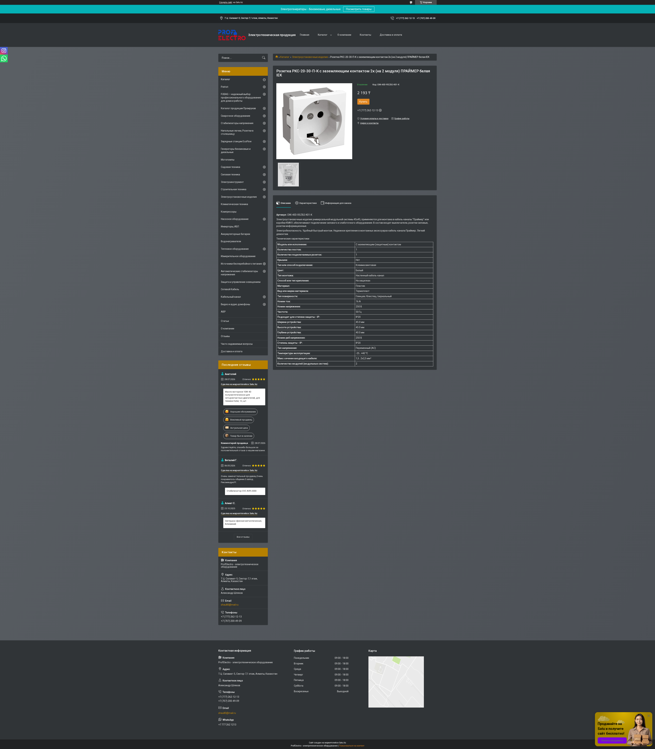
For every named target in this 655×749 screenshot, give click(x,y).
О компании (344, 34)
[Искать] (264, 58)
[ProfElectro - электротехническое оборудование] (232, 35)
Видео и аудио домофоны (235, 304)
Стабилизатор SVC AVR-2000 (241, 491)
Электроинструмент (232, 182)
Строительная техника (233, 189)
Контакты (365, 34)
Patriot (224, 86)
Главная (304, 34)
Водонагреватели (231, 241)
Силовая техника (230, 174)
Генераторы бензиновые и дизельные (236, 151)
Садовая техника (230, 167)
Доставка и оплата (391, 34)
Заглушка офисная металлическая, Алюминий (243, 522)
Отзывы (225, 336)
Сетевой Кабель (230, 289)
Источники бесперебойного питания (241, 263)
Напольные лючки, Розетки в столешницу (237, 132)
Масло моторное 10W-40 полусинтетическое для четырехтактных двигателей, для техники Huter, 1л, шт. (242, 396)
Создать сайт (225, 2)
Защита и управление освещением (240, 282)
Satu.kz (342, 742)
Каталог (322, 34)
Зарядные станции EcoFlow (236, 141)
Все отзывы (243, 537)
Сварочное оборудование (235, 115)
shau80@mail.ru (229, 604)
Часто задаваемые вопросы (237, 344)
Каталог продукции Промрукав (238, 108)
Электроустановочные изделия (310, 57)
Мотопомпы (227, 159)
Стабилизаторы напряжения (237, 123)
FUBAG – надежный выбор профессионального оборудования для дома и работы (241, 97)
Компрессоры (228, 211)
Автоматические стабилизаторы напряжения (239, 273)
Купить (363, 101)
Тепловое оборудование (235, 249)
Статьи (225, 321)
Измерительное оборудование (238, 256)
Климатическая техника (234, 204)
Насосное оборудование (235, 219)
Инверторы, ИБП (230, 226)
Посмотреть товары (359, 9)
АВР (223, 311)
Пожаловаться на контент (351, 746)
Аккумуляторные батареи (235, 234)
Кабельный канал (231, 296)
